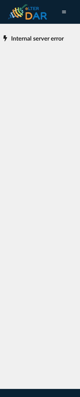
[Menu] (64, 12)
